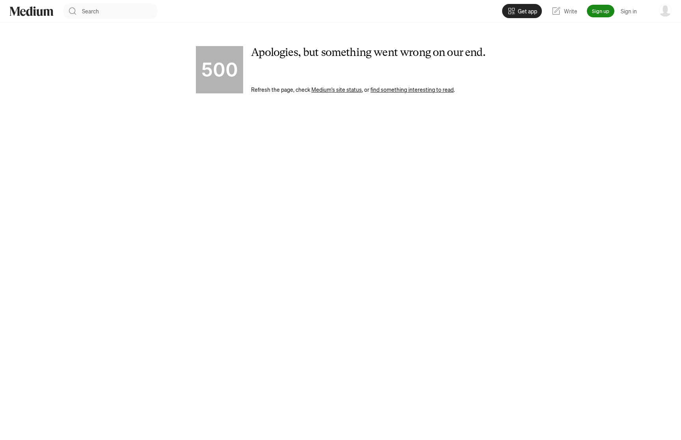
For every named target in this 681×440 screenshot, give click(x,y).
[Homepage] (31, 11)
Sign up (600, 10)
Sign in (629, 11)
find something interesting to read (412, 89)
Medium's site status (336, 89)
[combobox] (120, 11)
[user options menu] (665, 10)
